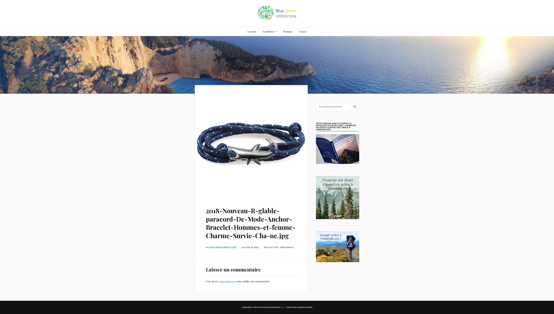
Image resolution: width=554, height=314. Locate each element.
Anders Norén (304, 307)
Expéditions (268, 31)
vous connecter (227, 281)
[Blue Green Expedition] (277, 18)
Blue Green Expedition (222, 247)
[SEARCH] (355, 106)
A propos (251, 31)
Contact (303, 31)
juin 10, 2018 (252, 247)
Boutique (287, 31)
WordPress (274, 307)
